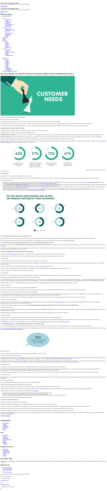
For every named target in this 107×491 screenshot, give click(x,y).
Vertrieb (7, 20)
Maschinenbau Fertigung (10, 29)
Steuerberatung (8, 28)
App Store (5, 454)
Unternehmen (8, 49)
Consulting (5, 37)
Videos (6, 46)
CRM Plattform (8, 19)
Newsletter (5, 444)
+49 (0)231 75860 (7, 476)
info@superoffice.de (4, 480)
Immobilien (7, 34)
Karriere (7, 51)
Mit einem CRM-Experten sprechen (10, 71)
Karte (1, 482)
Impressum (5, 442)
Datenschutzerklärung (4, 484)
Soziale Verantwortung (9, 52)
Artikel (6, 42)
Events (6, 44)
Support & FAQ (6, 451)
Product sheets (8, 47)
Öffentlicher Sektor (9, 33)
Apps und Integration (9, 24)
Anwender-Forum (6, 452)
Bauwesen (7, 30)
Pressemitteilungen (9, 55)
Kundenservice (8, 22)
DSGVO (5, 429)
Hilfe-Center (5, 449)
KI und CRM (8, 25)
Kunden (4, 39)
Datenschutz (5, 438)
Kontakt (7, 54)
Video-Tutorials (6, 450)
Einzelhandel (8, 35)
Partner (6, 53)
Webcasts (7, 45)
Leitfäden (7, 43)
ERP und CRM (8, 26)
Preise (4, 38)
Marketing (7, 23)
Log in (4, 456)
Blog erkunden (6, 437)
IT (5, 32)
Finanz (6, 36)
